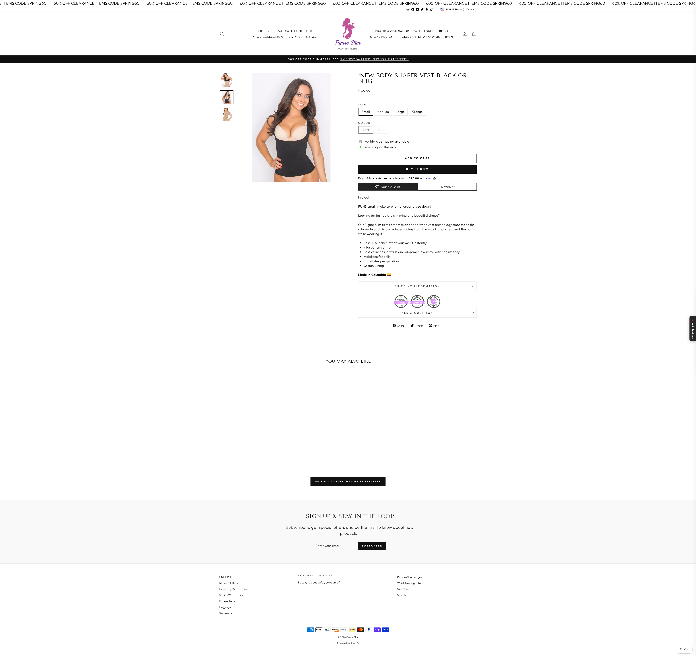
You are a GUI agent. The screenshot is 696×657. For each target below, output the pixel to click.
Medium (383, 112)
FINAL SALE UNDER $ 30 (293, 31)
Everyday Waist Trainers (234, 589)
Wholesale (424, 31)
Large (400, 112)
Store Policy (382, 36)
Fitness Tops (227, 601)
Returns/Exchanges (409, 577)
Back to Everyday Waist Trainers (350, 481)
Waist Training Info (409, 583)
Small (366, 112)
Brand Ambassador (392, 31)
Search (401, 595)
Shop (261, 31)
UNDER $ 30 (227, 577)
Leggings (225, 607)
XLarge (417, 112)
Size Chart (403, 589)
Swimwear (226, 613)
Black (366, 130)
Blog (443, 31)
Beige (381, 130)
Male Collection (268, 36)
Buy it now (417, 169)
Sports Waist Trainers (232, 595)
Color (364, 122)
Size (362, 104)
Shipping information (417, 286)
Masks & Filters (228, 583)
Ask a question (417, 312)
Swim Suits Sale (302, 36)
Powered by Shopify (348, 643)
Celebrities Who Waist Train (427, 36)
